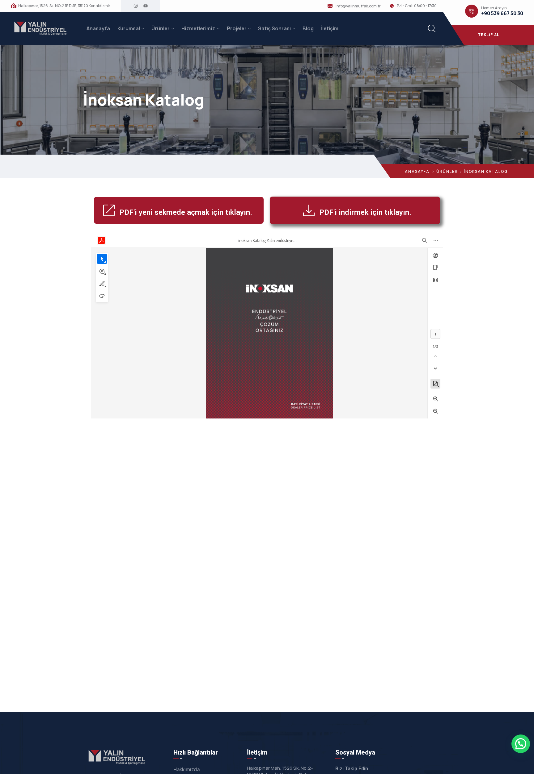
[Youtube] (145, 6)
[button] (520, 743)
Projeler (237, 28)
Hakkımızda (186, 769)
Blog (308, 28)
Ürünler (160, 28)
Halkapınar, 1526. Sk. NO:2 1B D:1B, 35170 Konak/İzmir (64, 5)
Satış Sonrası (274, 28)
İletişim (329, 28)
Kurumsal (128, 28)
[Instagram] (136, 6)
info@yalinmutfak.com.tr (358, 6)
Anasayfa (98, 28)
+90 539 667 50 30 (502, 13)
